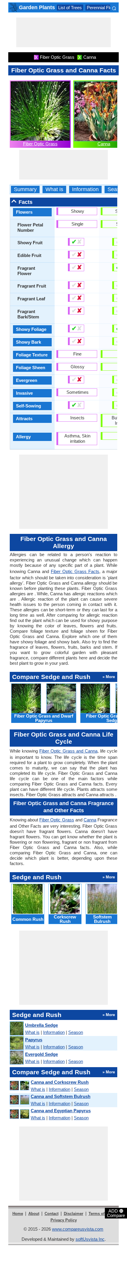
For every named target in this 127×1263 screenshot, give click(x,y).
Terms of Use (101, 1213)
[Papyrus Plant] (16, 1043)
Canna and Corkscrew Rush (60, 1082)
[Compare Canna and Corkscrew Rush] (19, 1086)
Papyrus (33, 1039)
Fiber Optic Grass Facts (75, 571)
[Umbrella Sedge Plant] (16, 1028)
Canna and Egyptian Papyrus (61, 1110)
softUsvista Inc (90, 1239)
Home (17, 1213)
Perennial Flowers (104, 7)
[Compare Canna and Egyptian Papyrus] (19, 1114)
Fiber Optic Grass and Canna (68, 750)
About (33, 1213)
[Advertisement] (63, 32)
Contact (51, 1213)
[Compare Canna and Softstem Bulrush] (19, 1100)
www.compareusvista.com (77, 1229)
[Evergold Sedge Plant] (16, 1058)
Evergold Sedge (41, 1054)
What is (54, 189)
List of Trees (70, 7)
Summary (25, 189)
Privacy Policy (64, 1220)
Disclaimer (73, 1213)
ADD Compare (116, 1213)
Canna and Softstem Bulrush (60, 1096)
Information (85, 189)
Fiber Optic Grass (40, 143)
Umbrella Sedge (41, 1025)
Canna (103, 143)
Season (117, 189)
